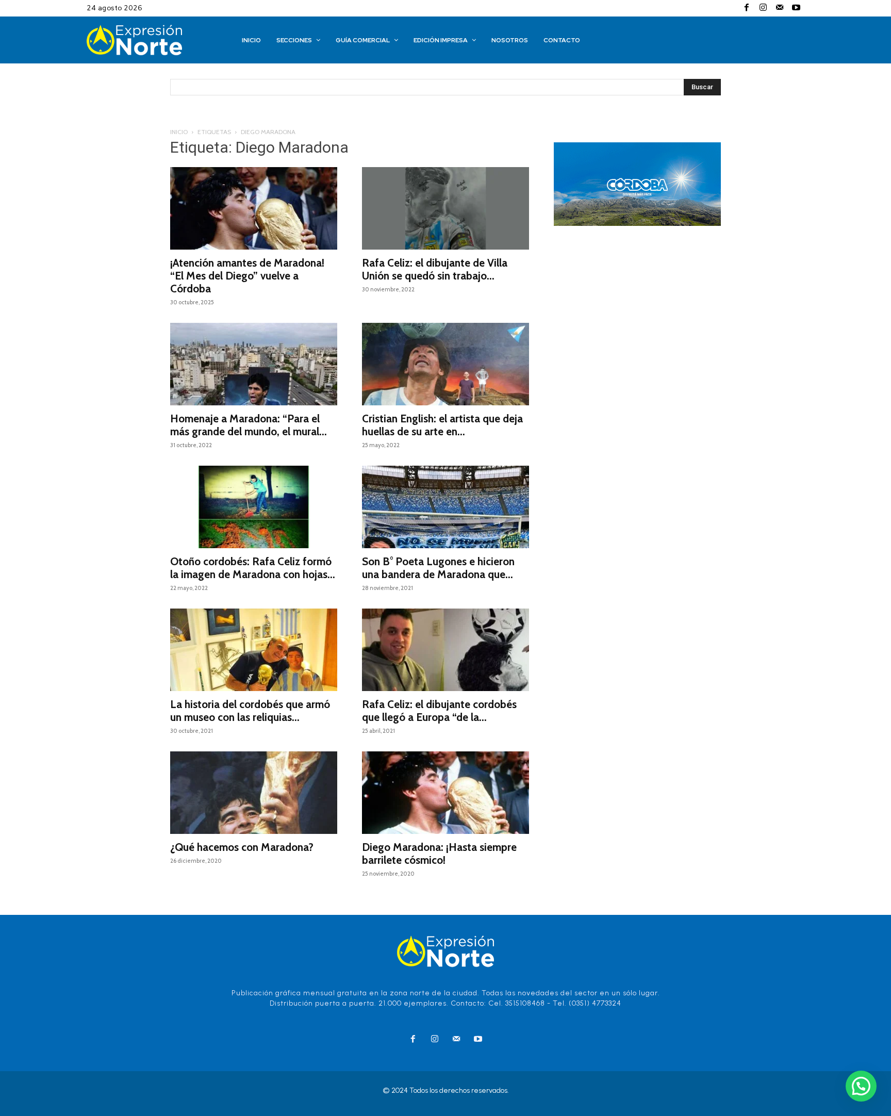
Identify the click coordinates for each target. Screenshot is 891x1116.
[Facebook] (746, 8)
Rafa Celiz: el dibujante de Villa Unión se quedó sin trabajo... (434, 269)
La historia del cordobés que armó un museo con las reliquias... (250, 711)
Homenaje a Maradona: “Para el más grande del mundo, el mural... (248, 425)
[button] (861, 1086)
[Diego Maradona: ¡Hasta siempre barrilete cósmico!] (445, 792)
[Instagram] (763, 8)
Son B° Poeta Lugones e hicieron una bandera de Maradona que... (438, 568)
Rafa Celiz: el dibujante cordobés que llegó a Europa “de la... (439, 711)
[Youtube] (796, 8)
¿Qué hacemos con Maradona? (242, 847)
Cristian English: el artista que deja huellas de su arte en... (442, 425)
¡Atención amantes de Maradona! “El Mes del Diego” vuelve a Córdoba (247, 275)
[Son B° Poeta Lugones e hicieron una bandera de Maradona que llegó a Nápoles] (445, 507)
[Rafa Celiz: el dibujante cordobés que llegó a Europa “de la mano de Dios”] (445, 650)
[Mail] (779, 8)
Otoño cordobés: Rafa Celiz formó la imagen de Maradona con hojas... (252, 568)
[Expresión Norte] (150, 40)
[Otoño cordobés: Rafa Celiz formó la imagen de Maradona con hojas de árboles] (253, 507)
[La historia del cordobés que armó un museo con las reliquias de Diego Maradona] (253, 650)
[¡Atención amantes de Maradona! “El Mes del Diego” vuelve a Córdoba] (253, 208)
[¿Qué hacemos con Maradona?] (253, 792)
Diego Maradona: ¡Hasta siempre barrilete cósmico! (439, 853)
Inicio (179, 132)
